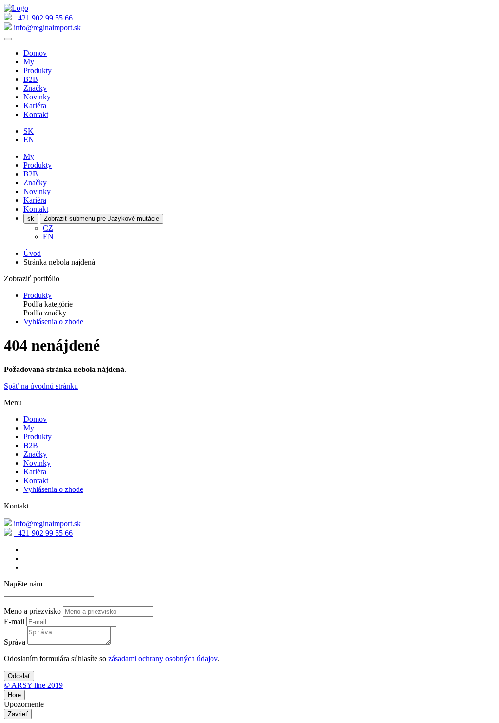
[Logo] (16, 8)
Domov (35, 53)
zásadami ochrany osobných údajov (162, 658)
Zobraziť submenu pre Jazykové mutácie (101, 218)
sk (30, 218)
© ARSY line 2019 (33, 685)
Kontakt (35, 114)
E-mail (14, 621)
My (28, 62)
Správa (14, 642)
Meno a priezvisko (32, 611)
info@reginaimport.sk (47, 27)
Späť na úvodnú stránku (41, 386)
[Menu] (8, 39)
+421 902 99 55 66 (43, 18)
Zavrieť (18, 714)
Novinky (37, 97)
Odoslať (19, 676)
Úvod (32, 253)
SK (28, 131)
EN (28, 140)
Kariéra (34, 105)
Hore (14, 695)
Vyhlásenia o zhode (53, 321)
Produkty (37, 70)
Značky (35, 88)
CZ (48, 228)
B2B (30, 79)
